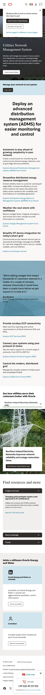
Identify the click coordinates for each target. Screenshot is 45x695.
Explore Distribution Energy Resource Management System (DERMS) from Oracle (21, 199)
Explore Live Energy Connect (15, 251)
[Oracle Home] (10, 4)
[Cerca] (26, 4)
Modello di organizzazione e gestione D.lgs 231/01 (19, 669)
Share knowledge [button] (11, 535)
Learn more (7, 90)
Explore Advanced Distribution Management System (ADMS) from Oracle (21, 169)
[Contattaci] (40, 4)
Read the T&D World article (14, 513)
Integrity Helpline (8, 681)
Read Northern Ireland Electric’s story (18, 466)
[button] (4, 4)
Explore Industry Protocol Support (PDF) (19, 356)
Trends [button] (8, 542)
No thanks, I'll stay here (15, 27)
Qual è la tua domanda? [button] (17, 643)
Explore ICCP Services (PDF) (14, 336)
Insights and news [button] (12, 491)
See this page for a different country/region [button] (22, 32)
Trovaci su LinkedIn (16, 604)
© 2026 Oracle (7, 662)
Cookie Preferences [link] (9, 673)
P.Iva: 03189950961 (9, 666)
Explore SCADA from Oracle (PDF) (17, 377)
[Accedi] (35, 4)
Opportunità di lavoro (10, 677)
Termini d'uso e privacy (24, 662)
